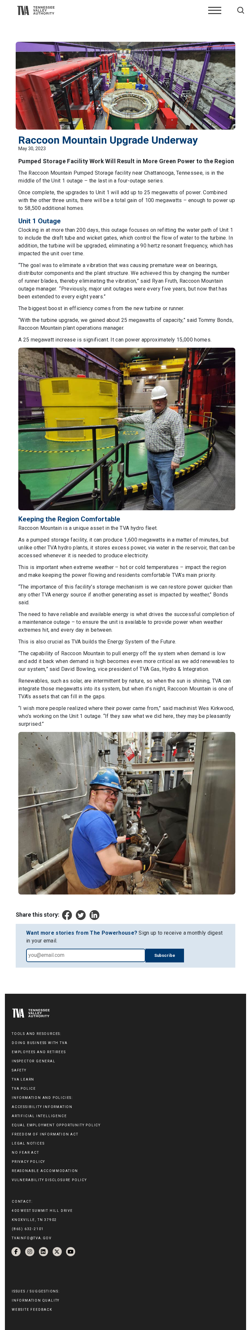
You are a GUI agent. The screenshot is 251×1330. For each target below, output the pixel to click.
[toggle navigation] (214, 10)
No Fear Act (25, 1152)
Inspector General (34, 1061)
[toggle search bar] (240, 10)
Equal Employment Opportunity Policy (56, 1125)
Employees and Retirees (39, 1052)
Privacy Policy (28, 1162)
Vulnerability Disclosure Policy (49, 1180)
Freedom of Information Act (45, 1134)
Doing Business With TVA (39, 1043)
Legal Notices (28, 1143)
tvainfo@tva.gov (32, 1238)
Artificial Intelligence (39, 1116)
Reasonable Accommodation (45, 1171)
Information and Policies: (42, 1098)
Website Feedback (32, 1309)
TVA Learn (23, 1079)
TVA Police (24, 1088)
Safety (19, 1070)
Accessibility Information (42, 1107)
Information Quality (35, 1300)
